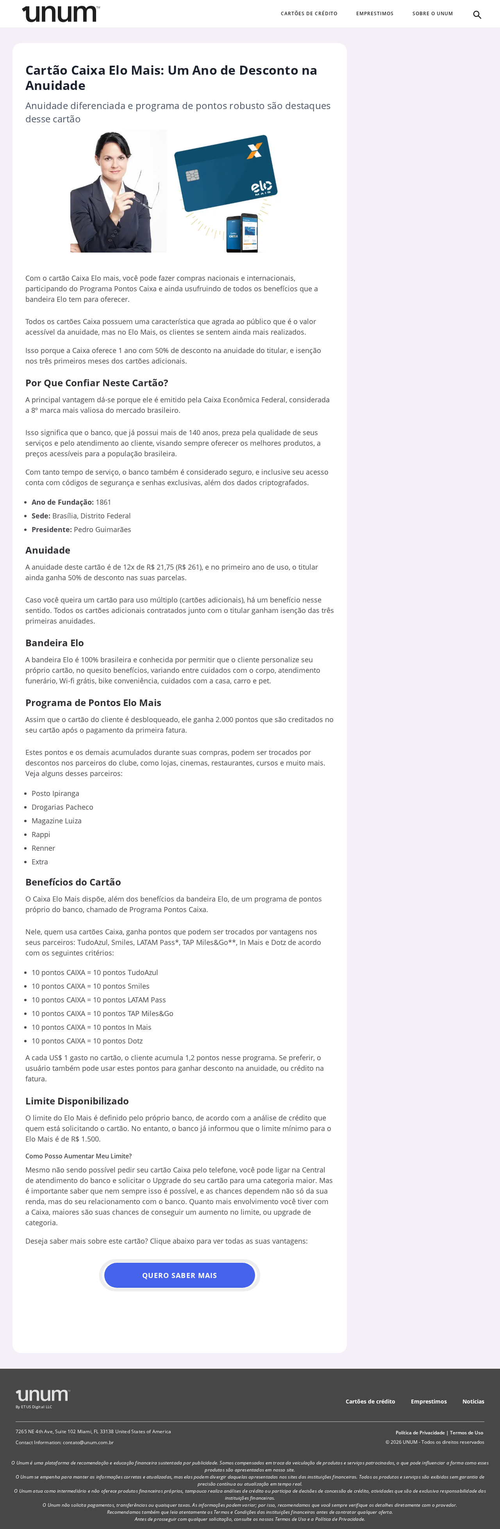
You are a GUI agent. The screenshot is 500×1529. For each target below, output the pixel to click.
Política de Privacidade (420, 1432)
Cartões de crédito (370, 1401)
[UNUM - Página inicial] (61, 14)
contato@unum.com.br (88, 1442)
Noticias (473, 1401)
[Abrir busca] (476, 14)
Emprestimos (429, 1401)
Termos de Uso (466, 1432)
